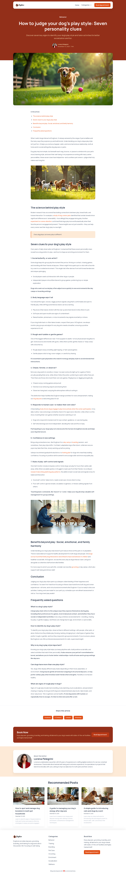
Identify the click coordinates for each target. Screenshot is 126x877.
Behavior (52, 840)
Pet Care (52, 850)
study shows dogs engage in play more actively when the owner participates (65, 409)
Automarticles (71, 871)
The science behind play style (43, 116)
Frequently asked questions (42, 131)
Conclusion (37, 127)
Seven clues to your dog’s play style (45, 120)
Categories (85, 5)
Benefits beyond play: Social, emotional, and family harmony (53, 123)
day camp (67, 442)
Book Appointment (102, 5)
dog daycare (37, 399)
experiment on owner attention (41, 221)
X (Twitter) (58, 717)
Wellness (52, 864)
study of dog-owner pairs (62, 215)
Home (77, 5)
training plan (66, 453)
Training (51, 843)
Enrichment (52, 857)
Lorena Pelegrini (63, 44)
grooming (75, 567)
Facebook (48, 717)
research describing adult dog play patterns (45, 472)
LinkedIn (68, 717)
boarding (75, 442)
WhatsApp (78, 717)
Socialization (53, 861)
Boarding (52, 847)
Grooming (52, 854)
